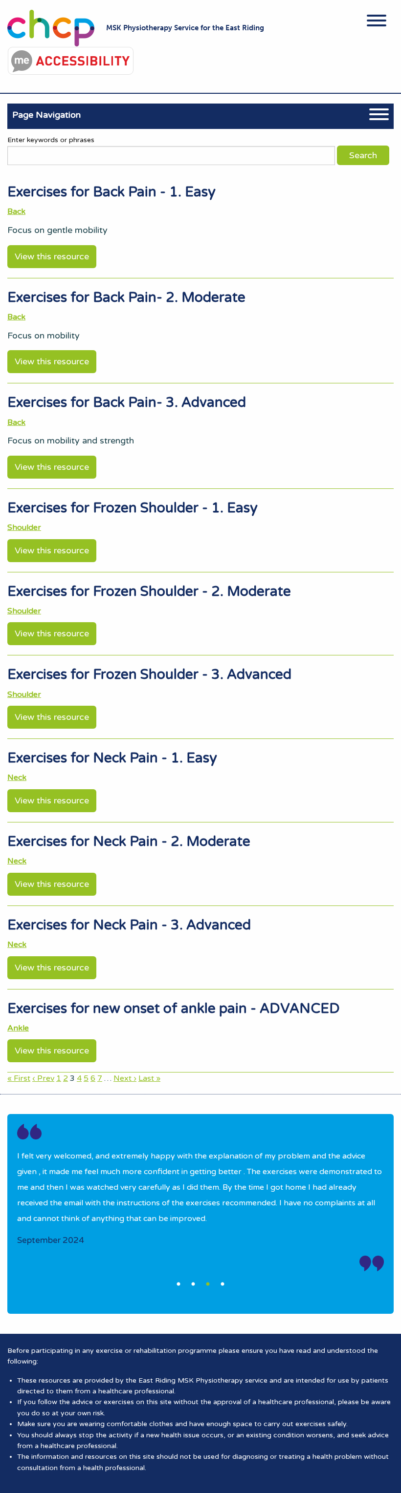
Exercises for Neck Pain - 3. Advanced (129, 925)
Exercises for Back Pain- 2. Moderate (126, 297)
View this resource (52, 256)
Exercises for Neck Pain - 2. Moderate (128, 841)
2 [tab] (193, 1284)
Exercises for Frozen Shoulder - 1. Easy (132, 508)
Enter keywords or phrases (50, 140)
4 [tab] (222, 1284)
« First (18, 1078)
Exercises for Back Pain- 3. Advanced (126, 402)
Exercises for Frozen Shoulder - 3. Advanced (149, 674)
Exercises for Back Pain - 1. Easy (111, 192)
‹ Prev (43, 1078)
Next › (124, 1078)
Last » (149, 1078)
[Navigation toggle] (376, 22)
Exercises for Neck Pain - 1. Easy (112, 758)
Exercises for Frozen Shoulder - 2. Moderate (149, 591)
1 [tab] (178, 1284)
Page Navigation (46, 114)
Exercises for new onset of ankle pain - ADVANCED (173, 1008)
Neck (16, 777)
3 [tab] (208, 1284)
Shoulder (24, 527)
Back (16, 211)
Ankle (18, 1028)
